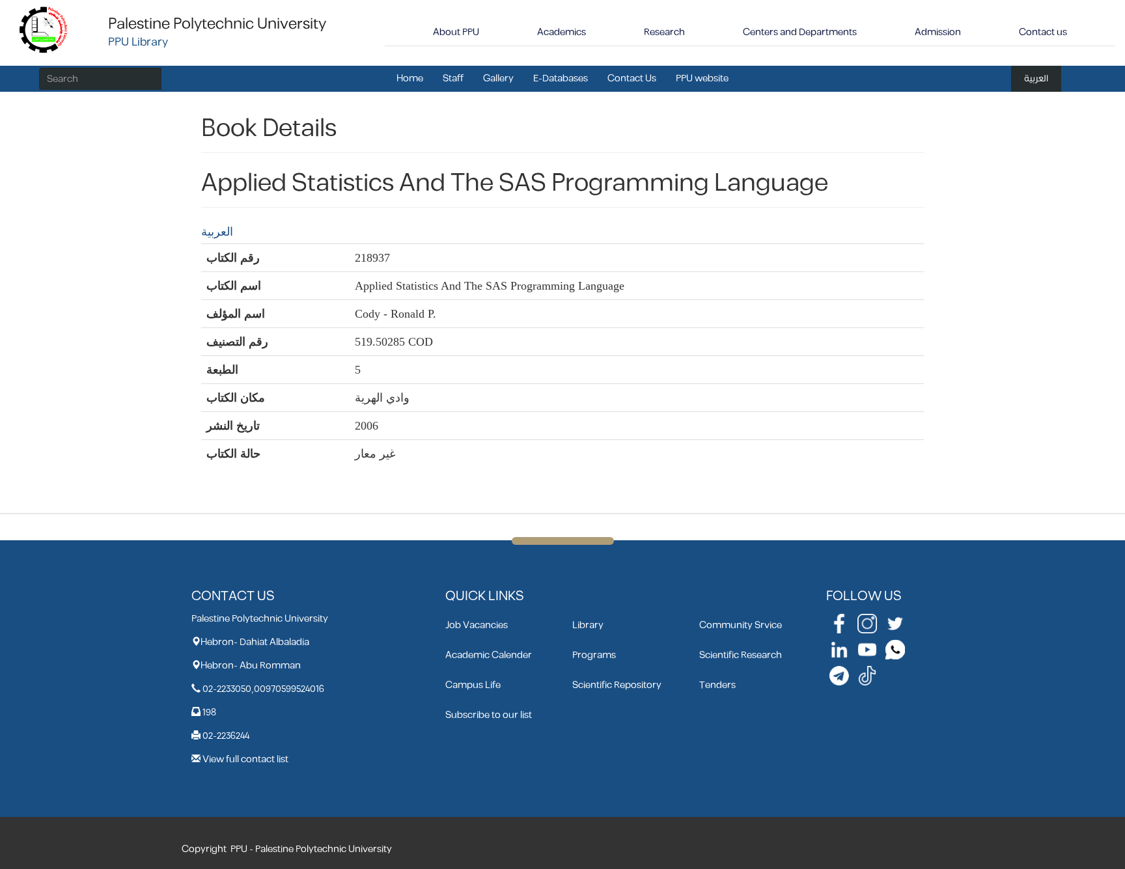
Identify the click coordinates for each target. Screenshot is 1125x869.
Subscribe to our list (488, 715)
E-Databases (560, 78)
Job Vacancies (476, 625)
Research (664, 32)
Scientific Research (740, 655)
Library (588, 625)
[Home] (44, 28)
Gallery (498, 78)
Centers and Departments (800, 32)
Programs (594, 655)
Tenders (717, 685)
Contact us (1043, 32)
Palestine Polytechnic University (217, 24)
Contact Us (631, 78)
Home (409, 78)
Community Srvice (740, 625)
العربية (1036, 78)
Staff (453, 78)
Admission (938, 32)
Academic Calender (488, 655)
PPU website (702, 78)
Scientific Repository (616, 685)
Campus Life (473, 685)
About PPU (456, 32)
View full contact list (245, 759)
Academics (561, 32)
